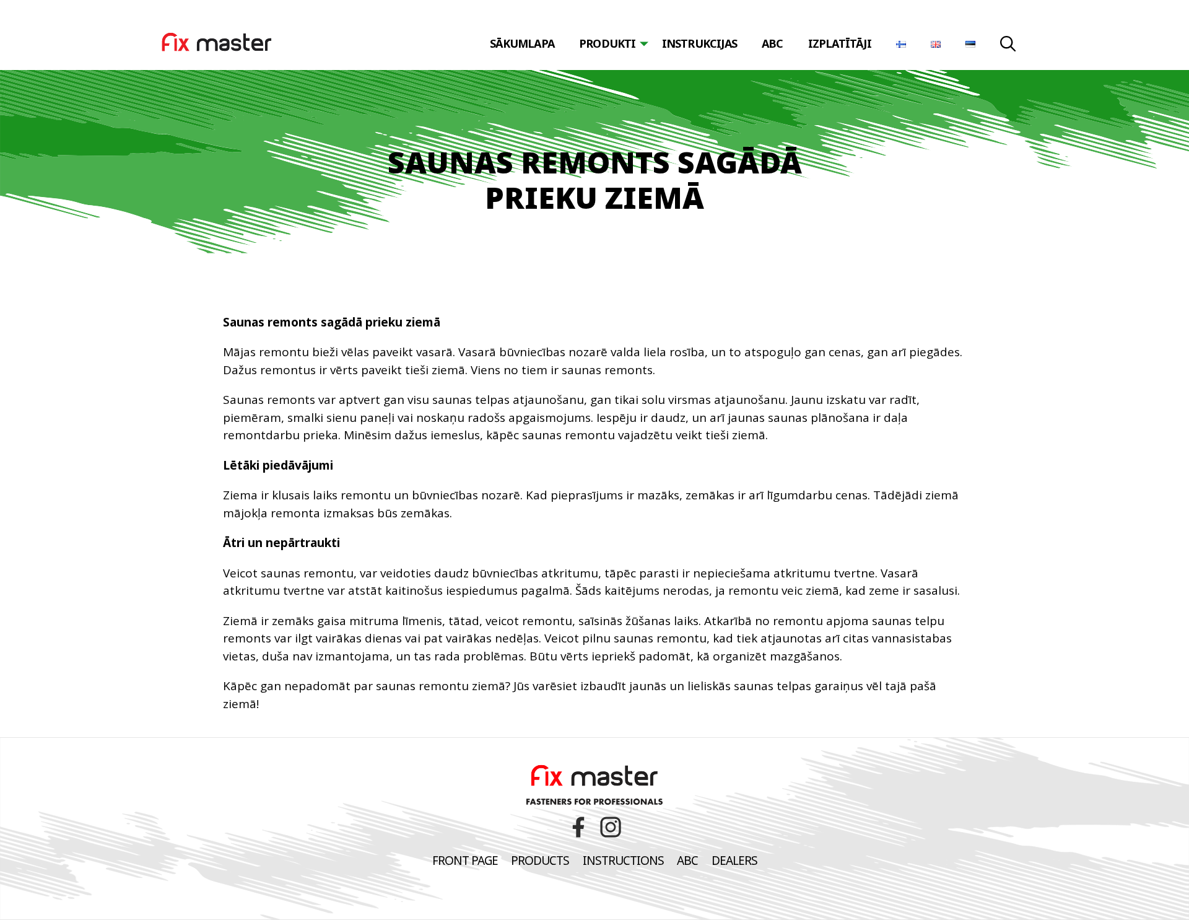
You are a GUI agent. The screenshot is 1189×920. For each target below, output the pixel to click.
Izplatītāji (839, 43)
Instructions (623, 860)
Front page (465, 860)
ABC (772, 43)
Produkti (607, 43)
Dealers (734, 860)
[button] (1008, 45)
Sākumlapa (522, 43)
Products (540, 860)
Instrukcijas (699, 43)
